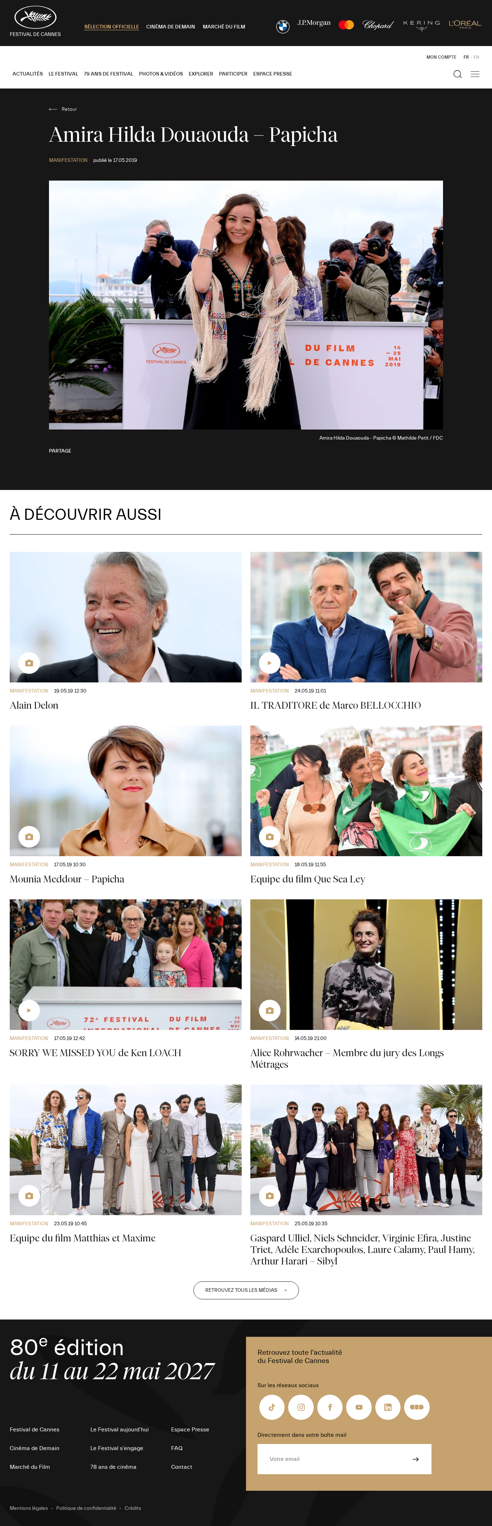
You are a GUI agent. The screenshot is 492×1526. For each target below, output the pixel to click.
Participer (233, 74)
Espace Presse (272, 74)
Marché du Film (30, 1467)
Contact (181, 1467)
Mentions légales (29, 1508)
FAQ (177, 1448)
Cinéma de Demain (34, 1448)
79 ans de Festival (108, 74)
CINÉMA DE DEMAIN (170, 27)
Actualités (28, 74)
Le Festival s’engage (116, 1448)
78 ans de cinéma (113, 1467)
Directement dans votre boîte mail (302, 1435)
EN (476, 57)
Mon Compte (441, 57)
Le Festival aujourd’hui (119, 1429)
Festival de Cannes (34, 1429)
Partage (60, 451)
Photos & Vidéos (161, 74)
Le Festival (63, 74)
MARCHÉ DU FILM (224, 27)
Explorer (201, 74)
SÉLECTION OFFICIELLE (111, 27)
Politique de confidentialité (86, 1508)
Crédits (133, 1508)
